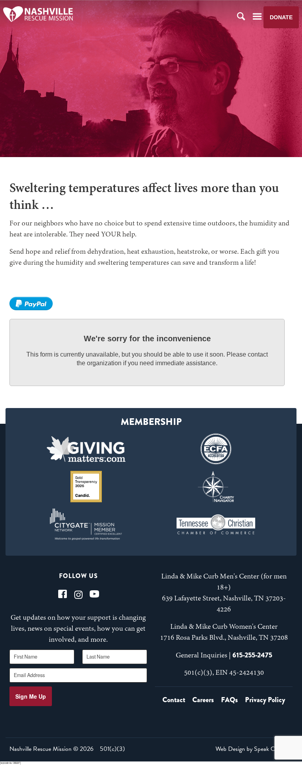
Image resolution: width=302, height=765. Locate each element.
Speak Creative (272, 749)
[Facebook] (62, 594)
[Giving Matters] (86, 449)
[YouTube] (94, 594)
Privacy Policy (265, 700)
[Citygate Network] (86, 524)
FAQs (229, 700)
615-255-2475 (252, 655)
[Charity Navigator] (216, 486)
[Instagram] (78, 594)
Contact (173, 700)
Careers (203, 700)
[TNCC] (216, 524)
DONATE (281, 17)
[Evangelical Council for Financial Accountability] (216, 449)
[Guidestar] (86, 486)
